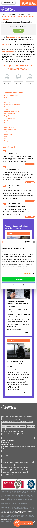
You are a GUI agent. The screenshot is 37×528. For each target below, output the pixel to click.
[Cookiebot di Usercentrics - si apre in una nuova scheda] (22, 242)
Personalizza (17, 285)
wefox (6, 138)
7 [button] (21, 87)
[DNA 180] (30, 77)
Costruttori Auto (5, 472)
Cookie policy (9, 428)
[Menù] (33, 9)
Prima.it (6, 107)
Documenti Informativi (6, 512)
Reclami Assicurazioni (14, 446)
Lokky (6, 141)
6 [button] (18, 87)
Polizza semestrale (6, 469)
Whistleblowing (5, 426)
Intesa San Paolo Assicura (12, 104)
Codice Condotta (31, 426)
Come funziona (5, 446)
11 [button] (33, 87)
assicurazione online (8, 52)
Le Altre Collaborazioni (6, 453)
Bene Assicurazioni (10, 122)
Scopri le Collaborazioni (7, 455)
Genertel (7, 102)
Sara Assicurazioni (9, 113)
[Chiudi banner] (34, 242)
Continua (27, 332)
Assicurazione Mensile (16, 469)
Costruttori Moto (13, 472)
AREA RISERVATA (8, 3)
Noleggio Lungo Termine (18, 419)
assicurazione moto (13, 37)
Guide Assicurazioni (18, 462)
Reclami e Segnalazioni (7, 431)
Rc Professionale (12, 450)
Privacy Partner (22, 426)
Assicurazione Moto (13, 14)
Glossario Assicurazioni (20, 464)
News (15, 433)
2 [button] (7, 87)
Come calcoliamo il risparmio (19, 423)
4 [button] (13, 87)
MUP (16, 511)
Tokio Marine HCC (9, 118)
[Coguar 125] (7, 77)
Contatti (28, 423)
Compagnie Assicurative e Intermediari (10, 467)
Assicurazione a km (24, 467)
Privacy (3, 428)
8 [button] (24, 87)
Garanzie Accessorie (26, 469)
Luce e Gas (11, 416)
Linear (6, 120)
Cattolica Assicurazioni (11, 95)
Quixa (6, 109)
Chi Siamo (30, 421)
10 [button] (30, 87)
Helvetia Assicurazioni (10, 125)
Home (3, 14)
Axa (5, 136)
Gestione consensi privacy (19, 428)
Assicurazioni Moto (15, 438)
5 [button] (16, 87)
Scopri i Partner (5, 442)
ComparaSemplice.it (6, 413)
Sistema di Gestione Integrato (19, 421)
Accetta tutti (19, 279)
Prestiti (20, 416)
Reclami (30, 511)
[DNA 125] (18, 77)
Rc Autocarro (23, 438)
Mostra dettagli (26, 273)
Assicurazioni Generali (11, 100)
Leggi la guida (30, 163)
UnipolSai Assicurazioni (11, 116)
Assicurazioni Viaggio (22, 450)
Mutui (16, 416)
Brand (22, 14)
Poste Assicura (8, 134)
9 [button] (27, 87)
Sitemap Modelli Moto (6, 474)
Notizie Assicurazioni (6, 459)
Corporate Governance (7, 423)
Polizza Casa (5, 450)
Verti (5, 98)
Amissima (7, 132)
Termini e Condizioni (13, 426)
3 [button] (10, 87)
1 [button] (4, 87)
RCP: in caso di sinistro (17, 512)
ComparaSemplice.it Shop (7, 433)
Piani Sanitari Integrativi (7, 421)
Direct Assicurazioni (10, 129)
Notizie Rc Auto (15, 459)
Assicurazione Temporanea (8, 464)
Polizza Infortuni (30, 438)
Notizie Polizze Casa (24, 459)
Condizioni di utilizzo (22, 511)
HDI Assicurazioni (9, 127)
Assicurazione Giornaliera (7, 462)
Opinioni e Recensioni (18, 431)
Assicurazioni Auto (6, 438)
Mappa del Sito (21, 433)
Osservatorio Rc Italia (28, 462)
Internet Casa (5, 416)
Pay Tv (26, 419)
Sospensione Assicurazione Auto (19, 474)
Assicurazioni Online (27, 416)
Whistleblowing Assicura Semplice (27, 446)
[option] (7, 78)
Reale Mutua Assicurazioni (12, 111)
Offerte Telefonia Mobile (7, 419)
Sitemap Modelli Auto (22, 472)
